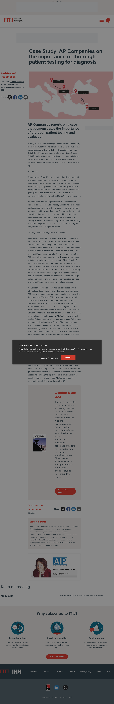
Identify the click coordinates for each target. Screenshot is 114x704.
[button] (49, 358)
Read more (59, 351)
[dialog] (57, 352)
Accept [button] (68, 358)
